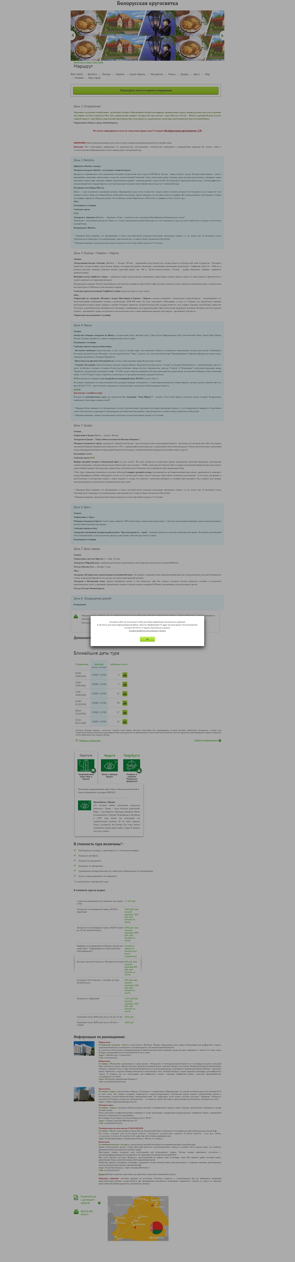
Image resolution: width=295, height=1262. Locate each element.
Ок (147, 639)
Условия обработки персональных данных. (147, 630)
